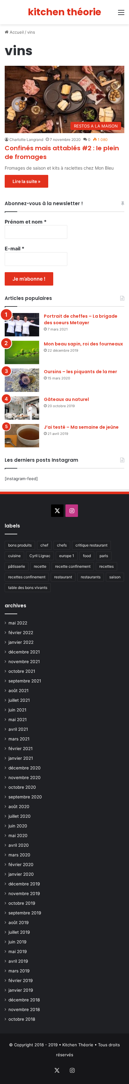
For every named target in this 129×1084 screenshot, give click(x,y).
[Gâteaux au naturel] (22, 408)
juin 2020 (17, 825)
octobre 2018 (21, 1019)
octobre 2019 (21, 903)
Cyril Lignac (39, 555)
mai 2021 (17, 719)
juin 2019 (17, 941)
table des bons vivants (27, 587)
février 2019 (20, 980)
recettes (106, 566)
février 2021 (20, 748)
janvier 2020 (21, 874)
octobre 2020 (22, 787)
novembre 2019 (24, 893)
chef (44, 545)
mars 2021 (18, 738)
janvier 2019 (20, 990)
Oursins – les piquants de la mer (80, 372)
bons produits (20, 545)
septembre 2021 (24, 680)
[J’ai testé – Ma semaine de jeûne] (22, 435)
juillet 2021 (19, 700)
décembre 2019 (24, 883)
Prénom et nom (26, 222)
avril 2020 (18, 845)
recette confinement (72, 566)
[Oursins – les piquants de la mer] (22, 380)
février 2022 (20, 632)
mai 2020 (18, 835)
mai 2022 (17, 622)
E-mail (14, 248)
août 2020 (18, 806)
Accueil (16, 32)
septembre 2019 (24, 912)
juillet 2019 (19, 932)
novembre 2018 (24, 1009)
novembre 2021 (24, 661)
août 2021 (18, 690)
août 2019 (18, 922)
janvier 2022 (21, 642)
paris (104, 555)
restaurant (63, 577)
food (87, 555)
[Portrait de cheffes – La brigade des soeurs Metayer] (22, 324)
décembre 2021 (24, 651)
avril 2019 (18, 961)
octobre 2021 (21, 671)
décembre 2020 (24, 767)
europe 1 (66, 555)
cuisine (14, 555)
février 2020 (21, 864)
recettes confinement (26, 577)
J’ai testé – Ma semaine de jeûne (81, 427)
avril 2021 (18, 729)
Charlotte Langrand (26, 139)
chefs (62, 545)
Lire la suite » (26, 181)
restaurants (91, 577)
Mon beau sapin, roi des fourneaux (83, 344)
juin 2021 (17, 709)
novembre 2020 (24, 777)
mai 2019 (17, 951)
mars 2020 (19, 854)
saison (115, 577)
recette (40, 566)
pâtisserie (16, 566)
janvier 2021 (20, 758)
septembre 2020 (25, 796)
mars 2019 (19, 970)
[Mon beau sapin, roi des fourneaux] (22, 352)
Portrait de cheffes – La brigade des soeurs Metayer (80, 319)
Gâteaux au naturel (66, 399)
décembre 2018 (24, 999)
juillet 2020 (19, 816)
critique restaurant (91, 545)
